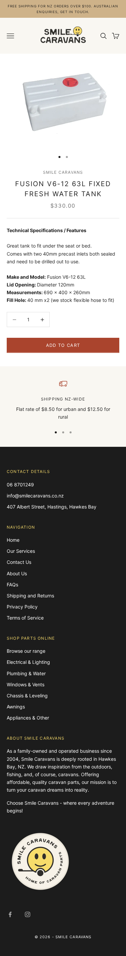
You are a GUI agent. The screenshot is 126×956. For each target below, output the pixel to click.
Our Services (21, 551)
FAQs (12, 584)
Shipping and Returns (30, 595)
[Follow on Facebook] (10, 914)
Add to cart (63, 345)
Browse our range (26, 651)
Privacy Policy (22, 606)
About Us (17, 573)
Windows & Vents (25, 684)
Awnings (16, 706)
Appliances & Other (28, 718)
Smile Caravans (63, 172)
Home (13, 540)
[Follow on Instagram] (27, 914)
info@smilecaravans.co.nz (35, 495)
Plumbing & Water (26, 673)
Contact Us (19, 562)
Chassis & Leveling (27, 695)
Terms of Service (25, 618)
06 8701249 (20, 484)
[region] (63, 400)
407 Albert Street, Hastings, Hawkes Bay (51, 507)
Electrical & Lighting (28, 662)
